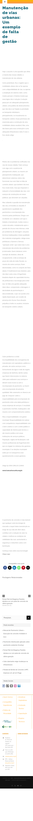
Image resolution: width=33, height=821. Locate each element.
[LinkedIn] (19, 686)
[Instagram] (15, 686)
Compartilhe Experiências (7, 703)
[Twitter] (7, 686)
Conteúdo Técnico (22, 706)
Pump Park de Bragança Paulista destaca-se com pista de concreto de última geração (15, 601)
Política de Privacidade (7, 711)
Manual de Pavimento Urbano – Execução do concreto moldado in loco (15, 633)
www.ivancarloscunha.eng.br (12, 470)
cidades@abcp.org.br (10, 756)
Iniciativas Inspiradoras (23, 698)
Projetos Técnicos (22, 719)
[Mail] (11, 686)
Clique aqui (6, 554)
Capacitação (23, 713)
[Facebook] (3, 686)
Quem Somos (8, 697)
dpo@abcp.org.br (9, 763)
